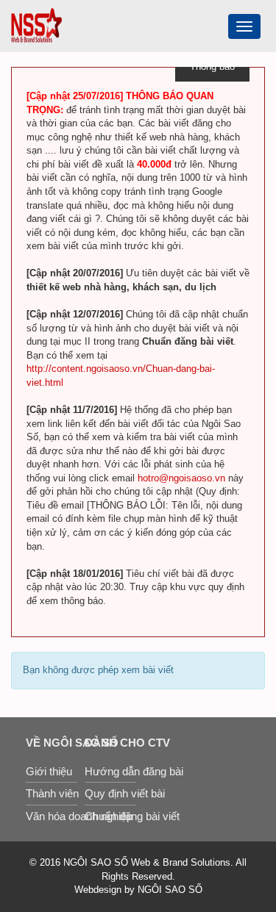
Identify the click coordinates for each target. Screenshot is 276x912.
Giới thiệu (49, 771)
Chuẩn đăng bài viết (110, 816)
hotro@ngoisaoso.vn (181, 478)
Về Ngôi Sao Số (51, 742)
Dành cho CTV (110, 742)
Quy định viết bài (110, 793)
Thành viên (51, 793)
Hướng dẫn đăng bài (110, 771)
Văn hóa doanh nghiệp (51, 816)
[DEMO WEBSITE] (36, 24)
